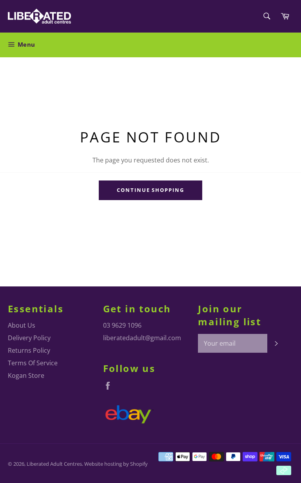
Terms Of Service (33, 363)
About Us (21, 325)
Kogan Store (26, 375)
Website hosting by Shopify (116, 463)
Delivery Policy (29, 338)
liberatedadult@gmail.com (142, 338)
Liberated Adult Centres (54, 463)
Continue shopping (150, 189)
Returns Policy (29, 350)
